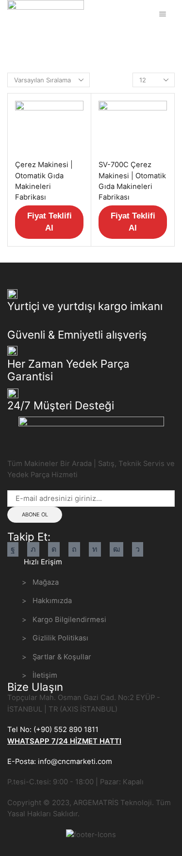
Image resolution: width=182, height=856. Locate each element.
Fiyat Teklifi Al (49, 222)
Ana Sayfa (23, 40)
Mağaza (57, 40)
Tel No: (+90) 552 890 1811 (53, 729)
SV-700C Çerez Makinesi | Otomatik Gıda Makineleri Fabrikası (132, 181)
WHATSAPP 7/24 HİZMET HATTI (64, 741)
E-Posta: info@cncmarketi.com (59, 761)
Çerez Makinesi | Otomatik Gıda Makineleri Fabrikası (44, 181)
